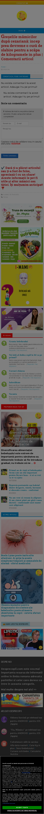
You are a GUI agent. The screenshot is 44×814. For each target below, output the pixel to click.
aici (11, 781)
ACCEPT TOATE (22, 807)
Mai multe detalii (26, 772)
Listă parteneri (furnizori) (8, 803)
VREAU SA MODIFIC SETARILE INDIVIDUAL (22, 810)
